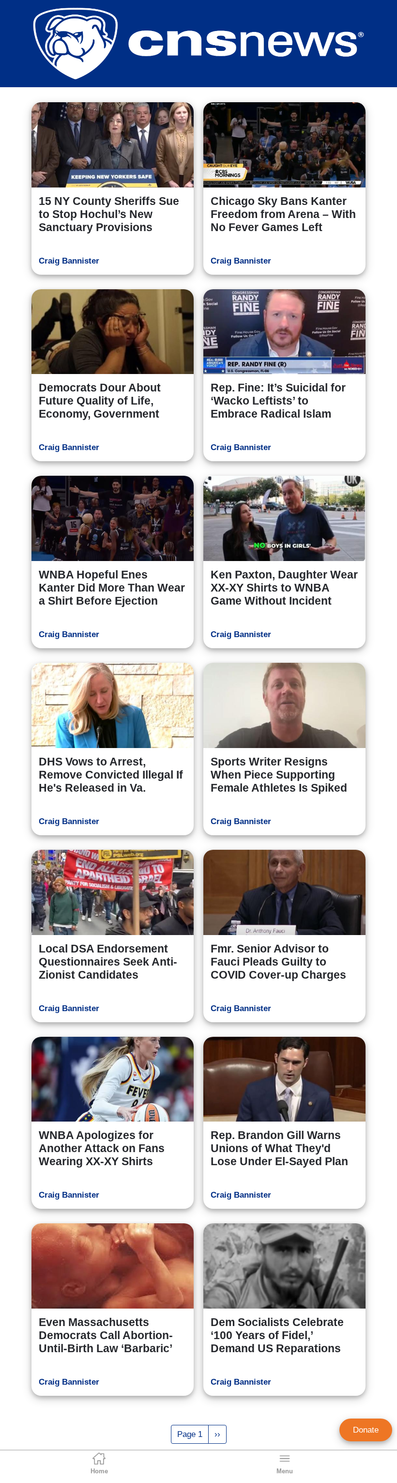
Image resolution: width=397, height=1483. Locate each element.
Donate (366, 1430)
